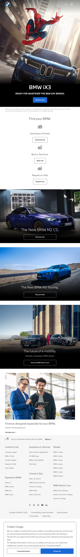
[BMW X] (33, 505)
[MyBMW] (66, 4)
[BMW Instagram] (38, 505)
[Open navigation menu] (72, 4)
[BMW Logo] (7, 4)
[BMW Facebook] (29, 505)
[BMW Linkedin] (46, 505)
